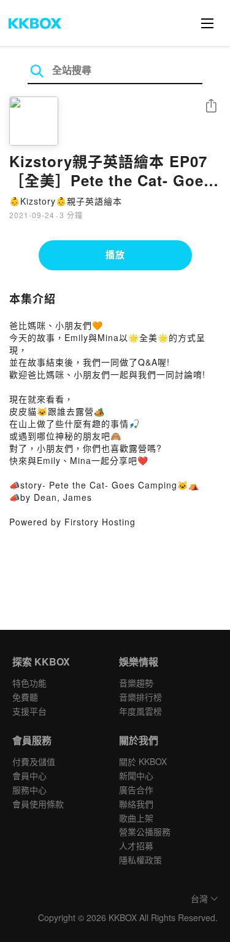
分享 (211, 106)
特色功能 (29, 683)
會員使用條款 (38, 804)
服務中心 (29, 789)
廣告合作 (136, 789)
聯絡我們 (136, 804)
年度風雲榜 (140, 711)
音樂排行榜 (140, 697)
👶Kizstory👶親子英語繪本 (65, 201)
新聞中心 (136, 775)
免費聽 (25, 697)
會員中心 (29, 775)
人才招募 (136, 845)
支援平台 (29, 711)
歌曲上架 (136, 818)
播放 (115, 254)
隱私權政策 (140, 860)
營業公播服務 (145, 831)
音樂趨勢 (136, 683)
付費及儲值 (33, 761)
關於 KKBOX (143, 761)
